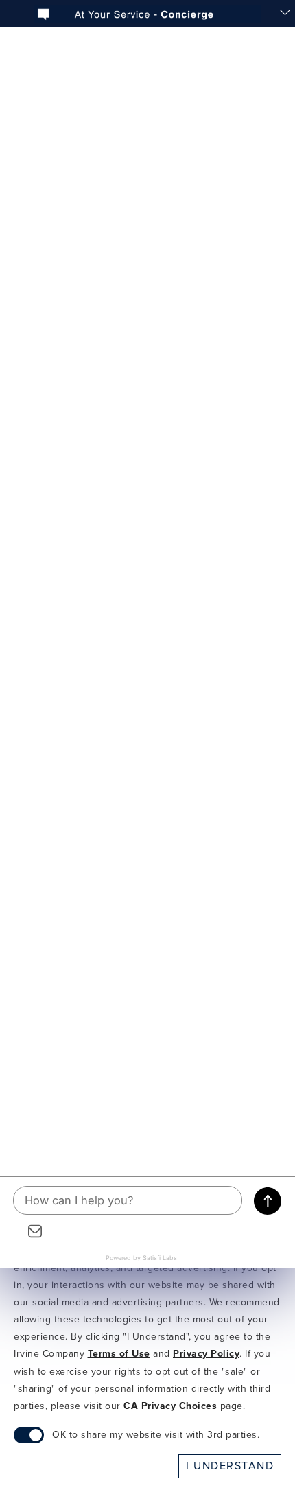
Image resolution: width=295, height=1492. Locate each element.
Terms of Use (119, 1354)
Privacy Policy (206, 1354)
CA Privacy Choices (170, 1406)
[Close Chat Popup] (284, 13)
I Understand (230, 1466)
